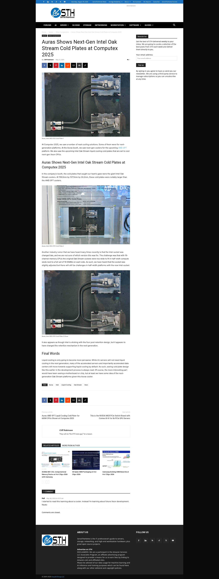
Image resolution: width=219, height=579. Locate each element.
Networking (101, 25)
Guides (148, 25)
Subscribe (156, 2)
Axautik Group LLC (57, 577)
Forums (47, 25)
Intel (57, 385)
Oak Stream (78, 385)
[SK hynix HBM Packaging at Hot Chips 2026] (86, 460)
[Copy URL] (85, 65)
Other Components (62, 32)
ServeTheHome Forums (169, 2)
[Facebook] (44, 2)
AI (56, 25)
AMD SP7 (122, 148)
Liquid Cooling (66, 385)
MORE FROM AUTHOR (71, 445)
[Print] (79, 65)
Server (63, 25)
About (127, 2)
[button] (174, 25)
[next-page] (47, 482)
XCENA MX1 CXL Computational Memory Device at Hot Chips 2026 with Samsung (54, 474)
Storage (87, 25)
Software (134, 25)
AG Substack (137, 2)
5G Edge (76, 25)
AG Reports (147, 2)
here (127, 565)
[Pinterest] (56, 65)
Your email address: (144, 55)
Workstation (117, 25)
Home (44, 32)
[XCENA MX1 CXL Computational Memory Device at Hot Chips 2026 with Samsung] (55, 460)
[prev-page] (43, 482)
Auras (51, 385)
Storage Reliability (115, 2)
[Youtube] (65, 2)
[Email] (73, 65)
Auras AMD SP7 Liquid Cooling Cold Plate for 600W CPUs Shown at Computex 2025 (60, 417)
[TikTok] (56, 2)
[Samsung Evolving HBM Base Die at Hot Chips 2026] (116, 460)
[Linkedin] (48, 2)
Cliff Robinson (49, 60)
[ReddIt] (67, 65)
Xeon (86, 385)
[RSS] (52, 2)
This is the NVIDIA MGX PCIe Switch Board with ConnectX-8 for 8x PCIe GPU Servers (110, 417)
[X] (60, 2)
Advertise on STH (84, 549)
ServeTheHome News (99, 2)
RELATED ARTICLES (51, 445)
